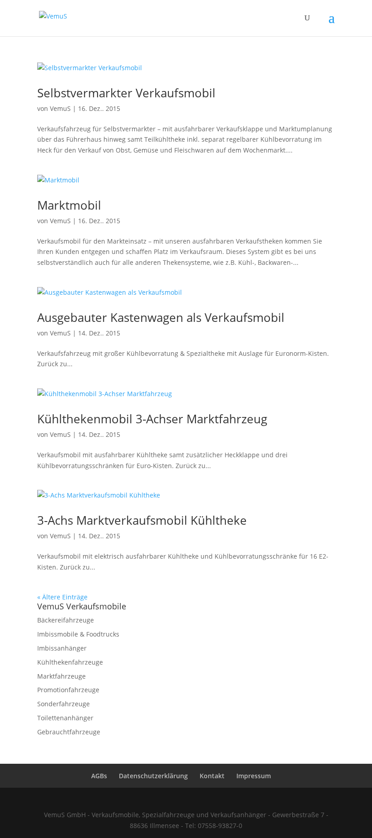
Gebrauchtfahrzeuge (68, 732)
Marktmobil (69, 205)
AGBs (99, 775)
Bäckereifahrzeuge (65, 620)
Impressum (253, 775)
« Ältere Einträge (62, 597)
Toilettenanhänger (65, 717)
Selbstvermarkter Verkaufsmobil (126, 93)
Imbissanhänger (62, 648)
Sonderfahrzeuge (63, 703)
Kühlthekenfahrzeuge (70, 662)
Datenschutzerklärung (153, 775)
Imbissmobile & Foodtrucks (78, 634)
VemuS (60, 108)
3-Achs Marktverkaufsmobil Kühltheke (142, 520)
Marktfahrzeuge (61, 676)
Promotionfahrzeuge (68, 689)
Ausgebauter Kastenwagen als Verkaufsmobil (160, 317)
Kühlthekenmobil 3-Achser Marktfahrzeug (152, 419)
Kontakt (212, 775)
